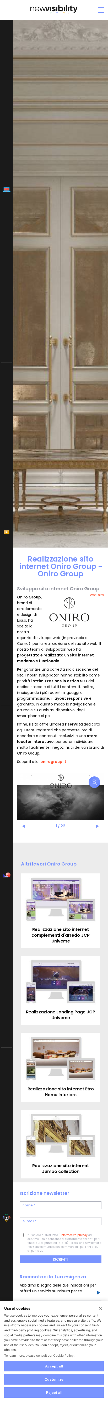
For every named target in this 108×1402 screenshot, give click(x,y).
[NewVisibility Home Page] (54, 13)
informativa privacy (74, 1235)
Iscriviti (60, 1259)
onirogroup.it (53, 761)
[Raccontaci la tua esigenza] (98, 1293)
